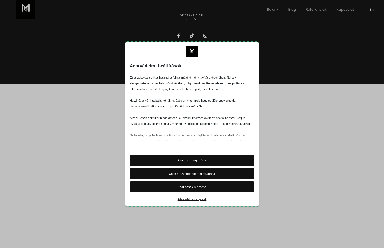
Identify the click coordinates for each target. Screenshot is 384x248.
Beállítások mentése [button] (191, 187)
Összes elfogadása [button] (192, 160)
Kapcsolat (345, 9)
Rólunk (272, 9)
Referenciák (316, 9)
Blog (292, 9)
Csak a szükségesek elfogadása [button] (192, 173)
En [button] (371, 9)
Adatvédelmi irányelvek (192, 199)
